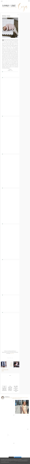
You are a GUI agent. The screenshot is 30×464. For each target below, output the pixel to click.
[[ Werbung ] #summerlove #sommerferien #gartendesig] (8, 421)
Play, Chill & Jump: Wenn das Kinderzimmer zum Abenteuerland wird (16, 389)
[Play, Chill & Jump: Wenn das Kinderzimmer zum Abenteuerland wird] (16, 380)
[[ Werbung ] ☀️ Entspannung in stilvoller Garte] (8, 449)
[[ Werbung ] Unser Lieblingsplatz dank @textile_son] (8, 435)
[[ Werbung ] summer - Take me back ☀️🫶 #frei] (8, 407)
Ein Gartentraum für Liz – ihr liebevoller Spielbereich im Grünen (10, 388)
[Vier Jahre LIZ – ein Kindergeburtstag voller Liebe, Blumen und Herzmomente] (4, 380)
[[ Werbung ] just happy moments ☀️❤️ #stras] (22, 407)
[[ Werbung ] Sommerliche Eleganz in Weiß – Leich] (22, 421)
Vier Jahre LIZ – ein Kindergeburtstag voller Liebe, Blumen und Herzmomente (5, 388)
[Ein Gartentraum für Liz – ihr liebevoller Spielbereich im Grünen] (10, 380)
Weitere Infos (12, 353)
